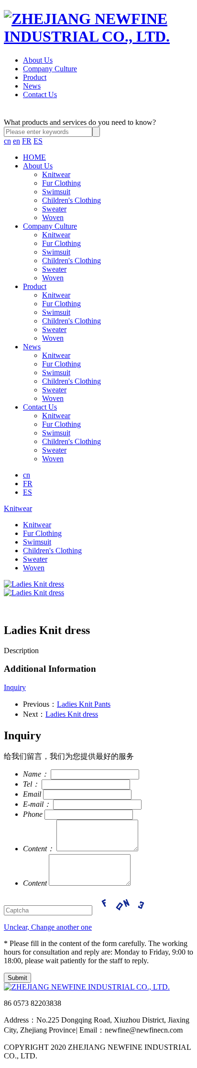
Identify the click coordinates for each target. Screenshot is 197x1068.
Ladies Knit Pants (83, 704)
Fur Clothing (61, 183)
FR (27, 141)
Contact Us (40, 94)
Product (34, 77)
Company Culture (50, 69)
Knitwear (56, 174)
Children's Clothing (71, 200)
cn (7, 141)
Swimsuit (56, 192)
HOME (34, 157)
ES (38, 141)
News (32, 86)
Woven (53, 217)
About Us (38, 60)
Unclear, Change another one (48, 927)
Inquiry (15, 687)
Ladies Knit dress (71, 714)
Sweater (54, 209)
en (16, 141)
